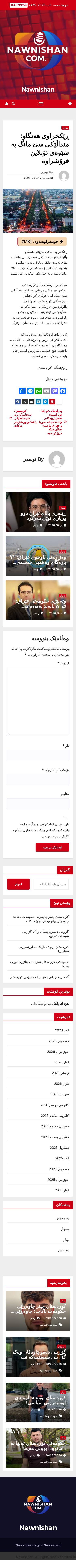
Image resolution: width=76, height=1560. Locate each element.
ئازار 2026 (61, 1084)
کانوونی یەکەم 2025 (55, 1116)
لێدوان (63, 663)
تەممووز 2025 (59, 1169)
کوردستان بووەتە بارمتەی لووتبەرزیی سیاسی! (40, 1400)
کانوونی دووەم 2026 (55, 1105)
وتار (66, 1240)
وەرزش (63, 1250)
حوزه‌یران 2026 (58, 1052)
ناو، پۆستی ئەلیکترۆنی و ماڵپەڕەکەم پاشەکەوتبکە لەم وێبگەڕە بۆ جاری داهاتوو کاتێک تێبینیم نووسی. (41, 830)
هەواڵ (65, 128)
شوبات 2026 (60, 1094)
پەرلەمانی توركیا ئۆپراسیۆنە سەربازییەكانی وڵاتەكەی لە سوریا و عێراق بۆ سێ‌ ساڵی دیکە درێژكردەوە (50, 422)
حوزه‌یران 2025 (58, 1180)
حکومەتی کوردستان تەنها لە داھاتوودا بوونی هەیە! (38, 1445)
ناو (66, 746)
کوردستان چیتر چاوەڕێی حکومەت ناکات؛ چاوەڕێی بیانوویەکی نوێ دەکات (40, 1311)
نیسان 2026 (60, 1073)
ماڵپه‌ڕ (64, 794)
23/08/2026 (53, 1318)
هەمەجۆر (62, 1218)
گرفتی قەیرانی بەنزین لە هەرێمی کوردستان (39, 977)
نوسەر (44, 172)
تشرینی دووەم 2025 (55, 1126)
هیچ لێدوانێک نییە (48, 1324)
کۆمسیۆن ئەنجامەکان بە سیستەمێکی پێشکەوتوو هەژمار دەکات (25, 418)
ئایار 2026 (62, 1062)
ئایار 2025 (62, 1190)
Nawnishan (38, 89)
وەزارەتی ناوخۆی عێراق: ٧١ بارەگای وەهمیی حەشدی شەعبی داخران (38, 562)
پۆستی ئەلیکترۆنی (55, 770)
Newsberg (32, 1545)
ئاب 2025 (62, 1158)
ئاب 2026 (62, 1030)
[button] (13, 104)
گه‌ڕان (65, 870)
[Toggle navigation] (40, 104)
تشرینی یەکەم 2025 (55, 1137)
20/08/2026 (53, 1455)
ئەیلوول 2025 (59, 1148)
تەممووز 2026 (59, 1041)
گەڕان (18, 884)
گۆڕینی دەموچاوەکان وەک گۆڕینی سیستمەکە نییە (39, 1354)
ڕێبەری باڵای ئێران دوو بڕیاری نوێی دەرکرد (43, 515)
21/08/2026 (54, 1409)
